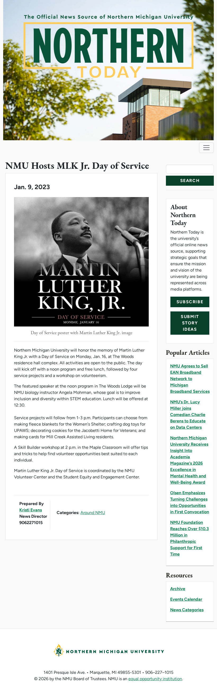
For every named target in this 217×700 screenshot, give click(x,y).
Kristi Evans (30, 509)
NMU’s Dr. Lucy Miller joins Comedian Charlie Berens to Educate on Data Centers (188, 414)
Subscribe (190, 301)
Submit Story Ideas (190, 323)
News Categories (187, 609)
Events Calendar (186, 599)
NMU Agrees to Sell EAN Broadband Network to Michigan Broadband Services (190, 378)
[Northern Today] (108, 69)
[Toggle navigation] (206, 147)
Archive (177, 588)
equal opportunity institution (155, 678)
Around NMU (92, 512)
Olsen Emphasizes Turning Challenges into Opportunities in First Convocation (189, 502)
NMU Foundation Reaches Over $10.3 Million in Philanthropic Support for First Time (189, 538)
